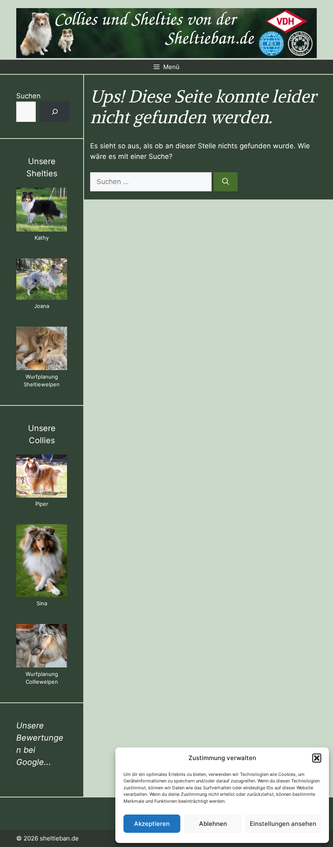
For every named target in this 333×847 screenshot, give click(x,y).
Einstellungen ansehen (283, 824)
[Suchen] (226, 182)
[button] (317, 758)
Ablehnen (213, 824)
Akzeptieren (152, 824)
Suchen (28, 96)
